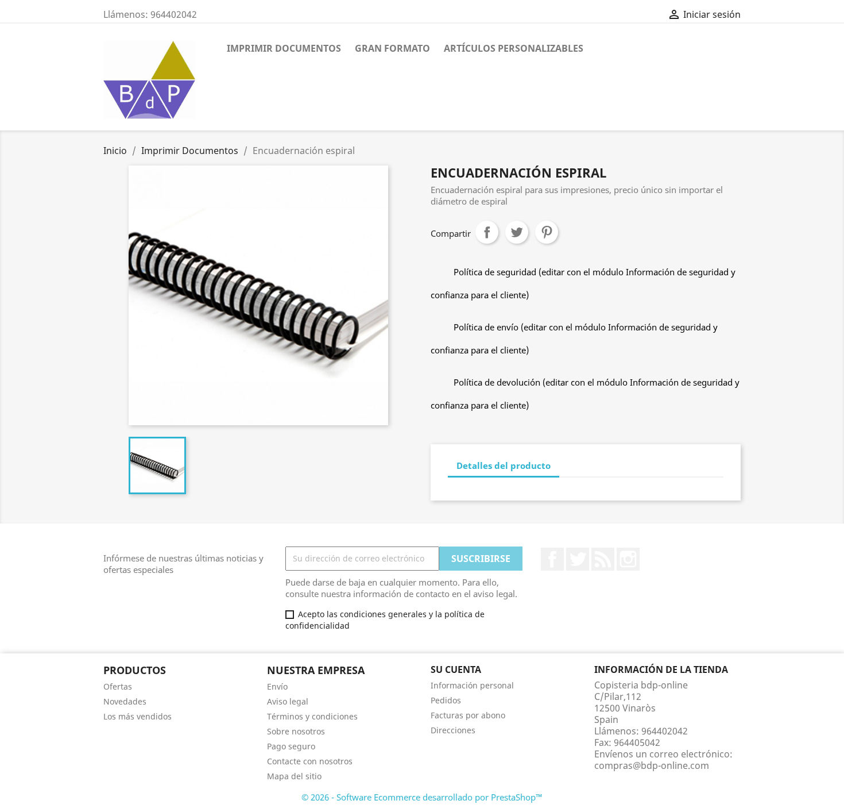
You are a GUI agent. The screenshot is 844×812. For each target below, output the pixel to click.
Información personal (472, 685)
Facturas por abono (468, 715)
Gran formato (392, 48)
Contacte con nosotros (310, 761)
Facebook (552, 559)
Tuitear (516, 232)
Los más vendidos (137, 716)
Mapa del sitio (294, 776)
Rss (602, 559)
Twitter (577, 559)
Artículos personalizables (513, 48)
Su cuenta (456, 669)
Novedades (124, 701)
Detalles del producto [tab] (503, 465)
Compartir (486, 232)
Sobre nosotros (296, 731)
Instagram (628, 559)
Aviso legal (287, 701)
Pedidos (446, 700)
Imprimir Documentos (284, 48)
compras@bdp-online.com (651, 765)
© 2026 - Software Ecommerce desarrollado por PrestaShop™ (422, 797)
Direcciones (453, 730)
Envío (277, 686)
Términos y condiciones (312, 716)
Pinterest (546, 232)
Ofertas (117, 686)
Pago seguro (291, 746)
